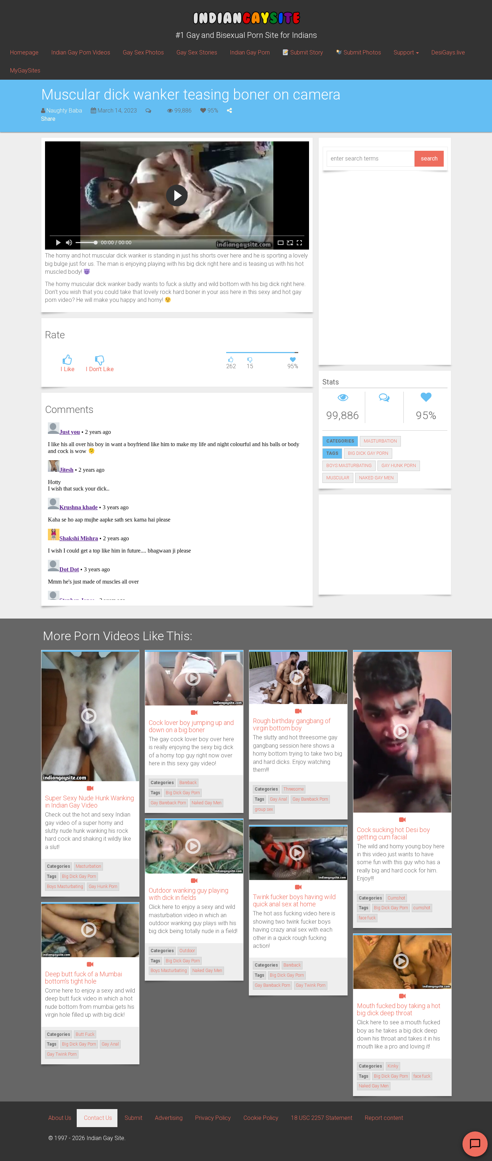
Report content (384, 1117)
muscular (337, 477)
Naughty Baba (64, 110)
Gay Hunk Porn (398, 465)
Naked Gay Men (376, 477)
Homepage (24, 52)
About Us (59, 1117)
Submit (133, 1117)
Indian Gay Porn (250, 52)
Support (404, 52)
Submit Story (306, 52)
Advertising (169, 1117)
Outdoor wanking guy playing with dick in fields (188, 894)
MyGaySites (25, 70)
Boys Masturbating (349, 465)
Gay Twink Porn (311, 985)
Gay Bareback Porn (168, 802)
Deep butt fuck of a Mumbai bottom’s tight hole (83, 977)
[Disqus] (177, 509)
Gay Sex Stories (196, 52)
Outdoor (187, 950)
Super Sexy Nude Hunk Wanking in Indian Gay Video (89, 801)
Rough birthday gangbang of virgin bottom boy (292, 724)
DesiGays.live (448, 52)
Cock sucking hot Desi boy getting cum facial (393, 833)
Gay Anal (278, 799)
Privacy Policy (213, 1117)
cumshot (421, 907)
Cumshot (396, 898)
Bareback (188, 782)
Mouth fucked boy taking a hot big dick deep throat (398, 1009)
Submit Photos (361, 52)
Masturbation (380, 441)
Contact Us (98, 1117)
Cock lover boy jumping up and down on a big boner (191, 726)
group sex (264, 809)
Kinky (393, 1066)
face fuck (367, 917)
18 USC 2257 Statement (321, 1117)
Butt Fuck (85, 1034)
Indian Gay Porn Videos (80, 52)
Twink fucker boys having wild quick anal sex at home (294, 900)
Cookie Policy (260, 1117)
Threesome (293, 789)
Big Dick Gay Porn (368, 453)
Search (429, 158)
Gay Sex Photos (143, 52)
